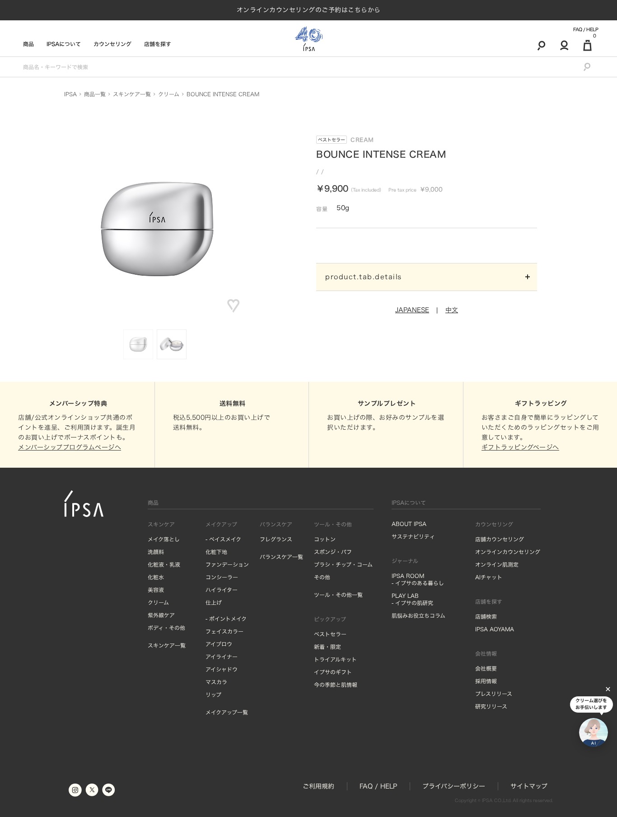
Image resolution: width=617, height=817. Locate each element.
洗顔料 (156, 551)
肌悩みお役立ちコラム (418, 615)
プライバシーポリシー (453, 786)
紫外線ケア (161, 615)
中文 (451, 310)
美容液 (156, 589)
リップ (213, 694)
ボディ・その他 (166, 627)
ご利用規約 (318, 786)
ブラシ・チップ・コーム (343, 564)
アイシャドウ (222, 669)
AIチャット (488, 577)
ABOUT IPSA (409, 523)
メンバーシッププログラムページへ (69, 447)
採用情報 (486, 681)
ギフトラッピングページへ (520, 447)
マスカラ (216, 682)
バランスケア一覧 (281, 556)
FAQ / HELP (585, 29)
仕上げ (214, 602)
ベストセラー (331, 139)
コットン (325, 539)
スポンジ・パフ (333, 551)
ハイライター (222, 589)
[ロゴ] (308, 38)
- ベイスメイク (223, 539)
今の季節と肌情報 (335, 684)
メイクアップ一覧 (227, 712)
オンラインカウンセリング (507, 551)
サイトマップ (528, 786)
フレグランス (276, 539)
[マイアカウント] (564, 45)
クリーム (158, 602)
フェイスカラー (224, 631)
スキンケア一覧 (167, 645)
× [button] (608, 689)
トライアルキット (335, 659)
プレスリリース (493, 693)
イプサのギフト (333, 672)
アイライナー (222, 656)
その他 (322, 577)
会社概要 (486, 668)
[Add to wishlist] (233, 306)
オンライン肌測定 (497, 564)
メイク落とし (164, 539)
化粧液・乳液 (164, 564)
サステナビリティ (413, 536)
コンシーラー (222, 577)
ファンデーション (227, 564)
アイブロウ (219, 644)
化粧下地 (216, 551)
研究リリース (491, 706)
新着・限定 (327, 646)
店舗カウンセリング (499, 539)
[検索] (541, 45)
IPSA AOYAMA (494, 629)
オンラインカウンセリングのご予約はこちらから (309, 10)
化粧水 (156, 577)
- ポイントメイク (226, 618)
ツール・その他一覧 (338, 594)
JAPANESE (412, 310)
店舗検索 (486, 616)
